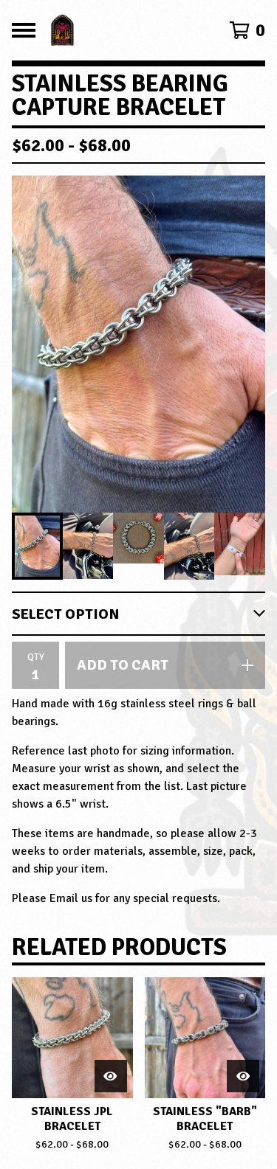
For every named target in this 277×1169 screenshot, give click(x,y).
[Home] (123, 30)
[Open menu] (23, 30)
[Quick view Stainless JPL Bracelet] (111, 1076)
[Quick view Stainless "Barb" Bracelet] (243, 1076)
